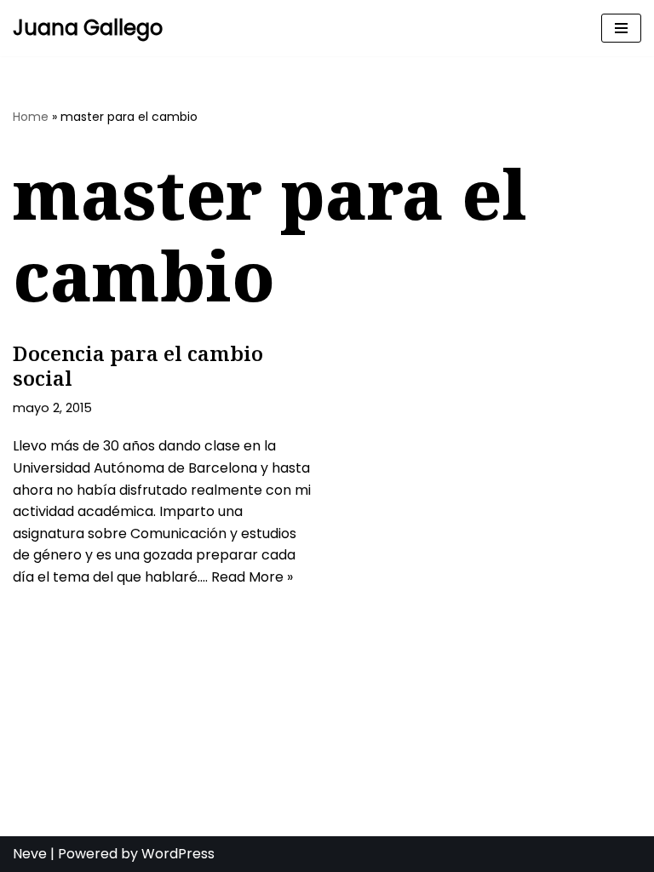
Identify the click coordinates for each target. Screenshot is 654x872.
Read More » (252, 577)
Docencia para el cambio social (138, 365)
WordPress (178, 853)
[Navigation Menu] (621, 28)
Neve (30, 853)
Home (31, 116)
